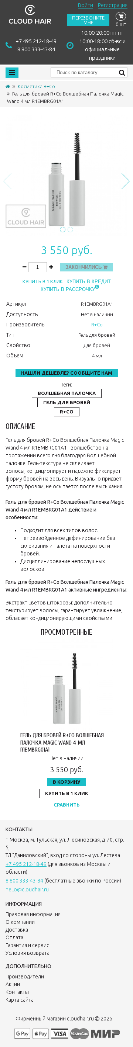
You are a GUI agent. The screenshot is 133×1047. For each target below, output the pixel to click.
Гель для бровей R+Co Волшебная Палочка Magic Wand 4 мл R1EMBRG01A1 (62, 742)
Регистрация (112, 5)
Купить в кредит (88, 281)
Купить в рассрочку (68, 289)
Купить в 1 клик (43, 281)
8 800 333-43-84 (36, 49)
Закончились (84, 267)
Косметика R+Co (36, 86)
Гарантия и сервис (27, 945)
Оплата (14, 937)
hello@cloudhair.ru (27, 889)
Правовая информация (33, 914)
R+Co (97, 324)
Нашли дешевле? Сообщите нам (66, 372)
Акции (13, 984)
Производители (25, 977)
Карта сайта (20, 1000)
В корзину (66, 781)
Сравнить (67, 804)
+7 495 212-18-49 (36, 41)
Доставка (17, 930)
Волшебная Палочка (67, 393)
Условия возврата (28, 953)
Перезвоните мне (88, 20)
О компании (20, 922)
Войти (85, 5)
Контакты (17, 992)
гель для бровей (66, 402)
